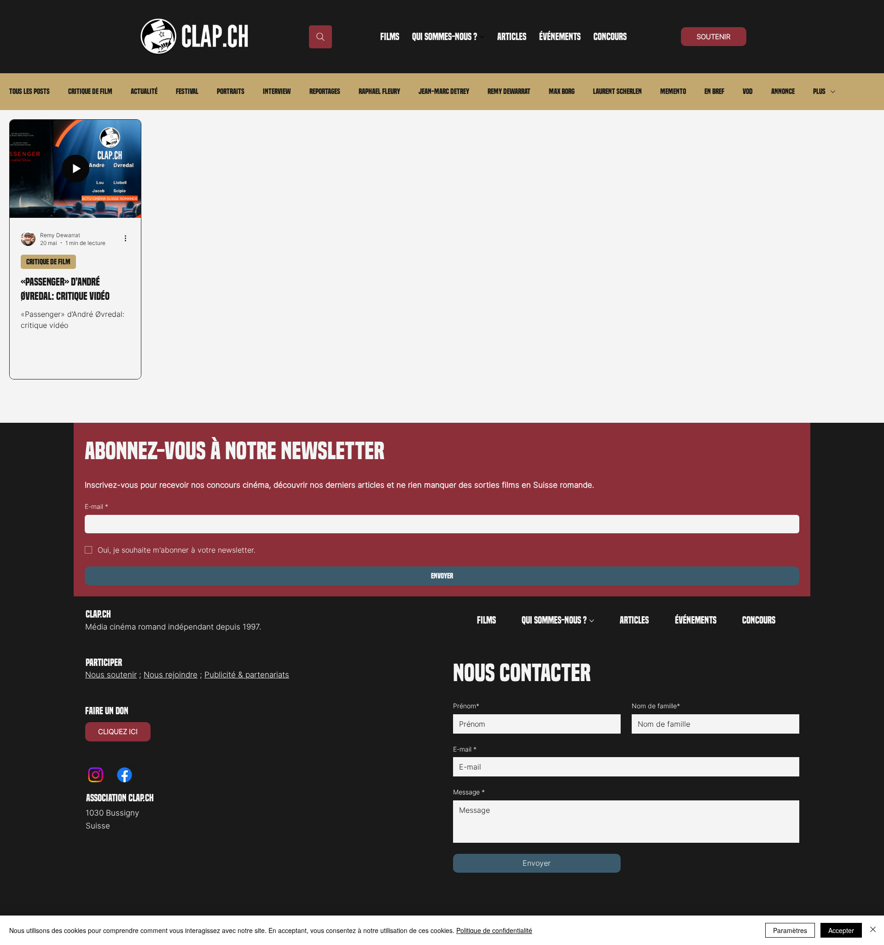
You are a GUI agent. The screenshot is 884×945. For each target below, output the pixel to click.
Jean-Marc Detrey (444, 91)
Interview (277, 91)
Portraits (230, 91)
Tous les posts (29, 91)
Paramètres (790, 930)
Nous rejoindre (171, 674)
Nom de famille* (656, 706)
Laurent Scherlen (617, 91)
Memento (673, 91)
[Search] (320, 36)
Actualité (144, 91)
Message (469, 792)
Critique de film (90, 91)
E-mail (96, 506)
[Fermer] (872, 930)
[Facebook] (124, 775)
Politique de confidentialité (494, 930)
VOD (748, 91)
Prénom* (466, 706)
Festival (187, 91)
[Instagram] (95, 775)
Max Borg (562, 91)
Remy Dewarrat (509, 91)
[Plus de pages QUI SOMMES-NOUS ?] (482, 37)
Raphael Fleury (379, 91)
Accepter (841, 930)
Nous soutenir (111, 674)
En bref (714, 91)
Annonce (783, 91)
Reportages (324, 91)
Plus (819, 91)
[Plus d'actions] (128, 238)
